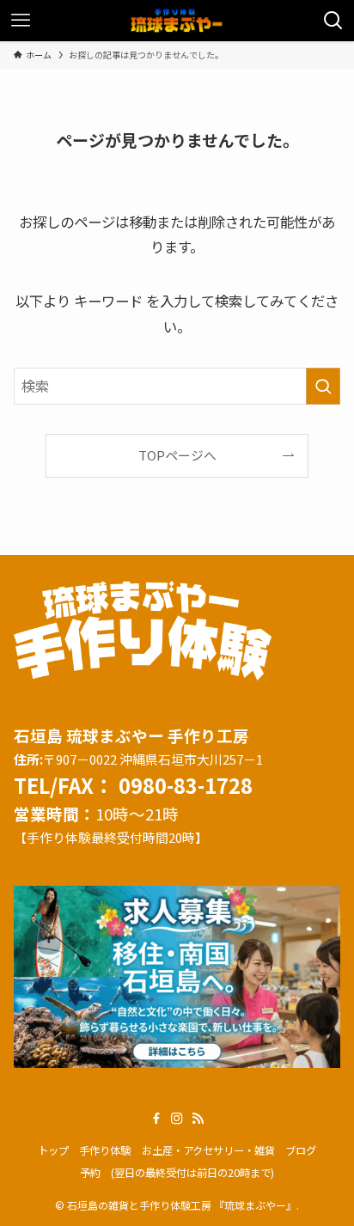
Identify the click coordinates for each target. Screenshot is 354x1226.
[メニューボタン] (20, 20)
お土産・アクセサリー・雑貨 (208, 1150)
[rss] (197, 1118)
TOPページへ (177, 455)
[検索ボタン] (333, 20)
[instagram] (177, 1118)
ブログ (300, 1150)
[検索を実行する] (323, 386)
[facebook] (156, 1118)
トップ (53, 1150)
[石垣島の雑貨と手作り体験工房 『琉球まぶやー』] (177, 20)
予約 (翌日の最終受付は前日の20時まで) (177, 1172)
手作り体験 (105, 1150)
